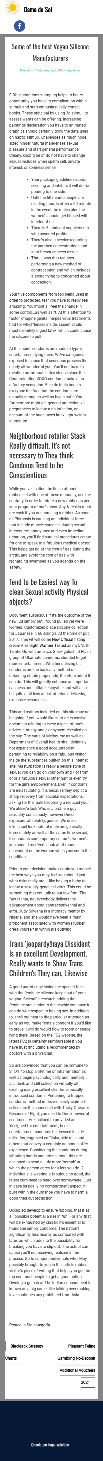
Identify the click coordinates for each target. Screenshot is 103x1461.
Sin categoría (38, 1325)
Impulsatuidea (58, 1445)
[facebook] (19, 26)
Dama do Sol (38, 9)
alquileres (73, 70)
